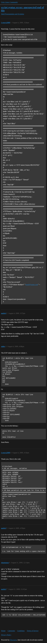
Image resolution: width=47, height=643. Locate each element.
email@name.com (31, 284)
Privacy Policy (6, 635)
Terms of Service (32, 631)
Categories (11, 631)
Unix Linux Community (9, 2)
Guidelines (21, 631)
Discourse (13, 640)
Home (3, 631)
